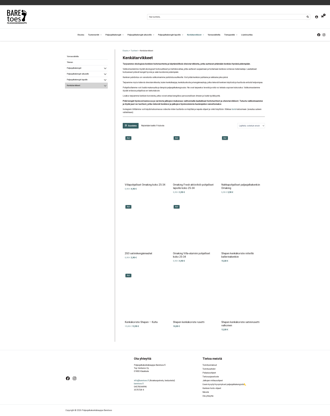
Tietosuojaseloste (211, 376)
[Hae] (308, 16)
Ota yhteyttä (208, 396)
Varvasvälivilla (214, 35)
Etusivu (81, 35)
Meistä (206, 392)
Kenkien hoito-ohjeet (212, 388)
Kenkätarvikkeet (194, 35)
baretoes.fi (139, 383)
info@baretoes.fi (141, 380)
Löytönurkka (247, 35)
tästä (234, 109)
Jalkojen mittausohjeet (213, 380)
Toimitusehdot (209, 369)
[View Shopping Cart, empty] (322, 16)
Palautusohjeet (209, 373)
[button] (100, 35)
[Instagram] (323, 34)
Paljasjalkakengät (113, 35)
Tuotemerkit (93, 35)
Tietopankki (229, 35)
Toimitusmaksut (210, 365)
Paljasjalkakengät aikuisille (139, 35)
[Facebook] (318, 34)
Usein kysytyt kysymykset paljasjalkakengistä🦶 (224, 384)
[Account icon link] (316, 16)
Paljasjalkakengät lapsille (169, 35)
